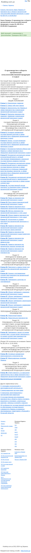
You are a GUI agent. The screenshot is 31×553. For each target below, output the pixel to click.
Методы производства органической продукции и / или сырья (13, 212)
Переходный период (11, 315)
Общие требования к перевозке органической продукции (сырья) (14, 297)
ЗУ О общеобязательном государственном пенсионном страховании (6, 480)
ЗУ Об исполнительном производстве (7, 456)
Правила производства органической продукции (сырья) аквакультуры (12, 240)
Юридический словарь (7, 426)
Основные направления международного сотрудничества (12, 355)
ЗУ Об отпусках (5, 459)
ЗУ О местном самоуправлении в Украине (6, 473)
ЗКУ (16, 430)
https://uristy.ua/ (25, 551)
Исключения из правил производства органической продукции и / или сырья (14, 221)
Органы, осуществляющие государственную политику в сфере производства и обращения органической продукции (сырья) (14, 143)
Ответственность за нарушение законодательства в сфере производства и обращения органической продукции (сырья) (15, 374)
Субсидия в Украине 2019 (20, 452)
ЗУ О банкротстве (5, 453)
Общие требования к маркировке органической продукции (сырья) (15, 306)
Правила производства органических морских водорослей (12, 245)
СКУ (16, 441)
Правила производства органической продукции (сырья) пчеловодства (12, 251)
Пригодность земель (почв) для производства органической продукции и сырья (15, 269)
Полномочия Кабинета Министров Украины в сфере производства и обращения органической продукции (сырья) (15, 151)
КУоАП (16, 437)
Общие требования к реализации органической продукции (15, 302)
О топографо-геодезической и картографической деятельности (11, 387)
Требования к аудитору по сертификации (13, 280)
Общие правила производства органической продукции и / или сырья (14, 216)
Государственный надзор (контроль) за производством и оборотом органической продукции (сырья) (14, 187)
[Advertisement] (15, 53)
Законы (3, 423)
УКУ (16, 444)
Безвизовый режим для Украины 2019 (21, 456)
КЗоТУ (16, 434)
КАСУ (16, 432)
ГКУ (16, 425)
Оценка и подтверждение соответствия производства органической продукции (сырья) (14, 275)
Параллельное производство (14, 318)
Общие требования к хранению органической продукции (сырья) (14, 293)
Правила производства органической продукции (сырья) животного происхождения (15, 234)
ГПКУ (16, 427)
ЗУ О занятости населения (5, 469)
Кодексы (3, 421)
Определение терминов (11, 103)
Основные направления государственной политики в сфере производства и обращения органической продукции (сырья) (14, 135)
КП (1, 435)
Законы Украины (8, 5)
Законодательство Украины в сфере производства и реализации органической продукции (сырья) (13, 110)
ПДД (2, 428)
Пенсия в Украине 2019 (21, 459)
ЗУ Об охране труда (6, 462)
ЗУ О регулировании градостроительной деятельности (6, 487)
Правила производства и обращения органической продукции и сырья (15, 207)
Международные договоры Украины (13, 359)
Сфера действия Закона (12, 105)
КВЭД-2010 (4, 433)
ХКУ (16, 446)
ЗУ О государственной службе (7, 465)
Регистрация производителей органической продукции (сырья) (14, 203)
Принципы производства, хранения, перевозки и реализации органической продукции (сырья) (12, 116)
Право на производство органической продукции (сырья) (12, 199)
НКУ (16, 439)
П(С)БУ (3, 430)
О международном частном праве (11, 390)
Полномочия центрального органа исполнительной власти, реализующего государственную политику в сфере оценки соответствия (15, 180)
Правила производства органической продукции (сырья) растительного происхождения (12, 228)
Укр (26, 1)
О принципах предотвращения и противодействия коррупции (11, 394)
